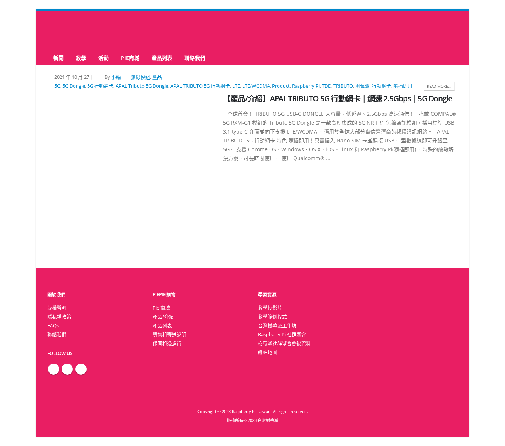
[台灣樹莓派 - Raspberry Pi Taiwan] (76, 31)
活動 (103, 57)
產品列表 (162, 57)
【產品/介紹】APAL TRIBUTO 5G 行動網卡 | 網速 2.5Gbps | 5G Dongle (337, 98)
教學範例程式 (272, 317)
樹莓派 (362, 86)
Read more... (439, 86)
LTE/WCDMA (256, 86)
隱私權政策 (59, 317)
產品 (157, 77)
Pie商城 (130, 57)
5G (57, 86)
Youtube (81, 369)
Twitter (67, 369)
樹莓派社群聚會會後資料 (284, 343)
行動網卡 (381, 86)
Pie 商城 (161, 308)
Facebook (53, 369)
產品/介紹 (163, 317)
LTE (236, 86)
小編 (116, 77)
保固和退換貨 (167, 343)
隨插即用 (403, 86)
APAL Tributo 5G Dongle (142, 86)
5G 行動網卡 (100, 86)
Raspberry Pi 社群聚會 (282, 334)
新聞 (58, 57)
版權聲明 (57, 308)
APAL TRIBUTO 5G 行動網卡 (200, 86)
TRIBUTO (343, 86)
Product (281, 86)
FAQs (53, 325)
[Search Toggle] (252, 31)
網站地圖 (267, 352)
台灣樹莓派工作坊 (277, 325)
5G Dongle (73, 86)
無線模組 (140, 77)
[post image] (129, 155)
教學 (81, 57)
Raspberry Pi (306, 86)
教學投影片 (270, 308)
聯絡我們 (194, 57)
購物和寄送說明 (169, 334)
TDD (326, 86)
